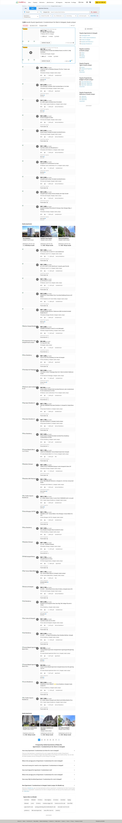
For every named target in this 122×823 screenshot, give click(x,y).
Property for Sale (31, 6)
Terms (68, 821)
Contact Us (51, 821)
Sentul (82, 54)
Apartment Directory (43, 8)
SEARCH (95, 12)
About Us (19, 821)
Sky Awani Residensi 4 (86, 43)
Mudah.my (24, 6)
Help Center (57, 821)
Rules (24, 821)
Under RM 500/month (86, 81)
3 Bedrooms (84, 99)
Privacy (72, 821)
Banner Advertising (43, 821)
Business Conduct (78, 821)
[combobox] (45, 16)
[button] (70, 61)
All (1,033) (25, 25)
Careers (63, 821)
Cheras (82, 52)
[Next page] (59, 740)
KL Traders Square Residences (88, 37)
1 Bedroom (83, 96)
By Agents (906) (43, 25)
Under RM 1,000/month (86, 83)
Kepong (83, 55)
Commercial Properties (86, 68)
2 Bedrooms (84, 98)
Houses (83, 67)
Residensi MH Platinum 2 (87, 41)
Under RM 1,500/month (86, 85)
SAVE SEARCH (89, 29)
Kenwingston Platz (85, 35)
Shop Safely (36, 821)
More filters (94, 15)
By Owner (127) (33, 25)
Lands (82, 70)
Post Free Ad (29, 821)
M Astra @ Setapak (85, 39)
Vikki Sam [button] (67, 61)
